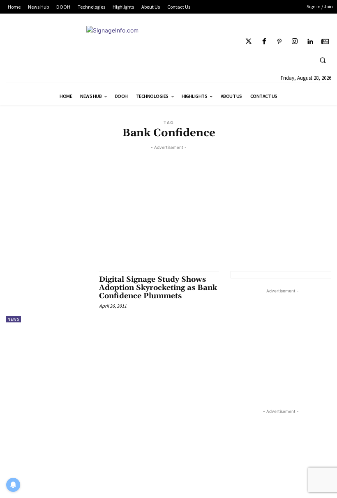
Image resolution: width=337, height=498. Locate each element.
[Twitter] (248, 41)
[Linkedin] (310, 41)
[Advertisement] (168, 209)
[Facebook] (264, 41)
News (13, 319)
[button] (322, 60)
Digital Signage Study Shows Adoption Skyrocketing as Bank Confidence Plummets (158, 288)
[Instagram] (294, 41)
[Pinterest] (279, 41)
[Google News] (325, 41)
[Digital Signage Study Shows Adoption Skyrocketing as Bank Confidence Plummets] (48, 296)
